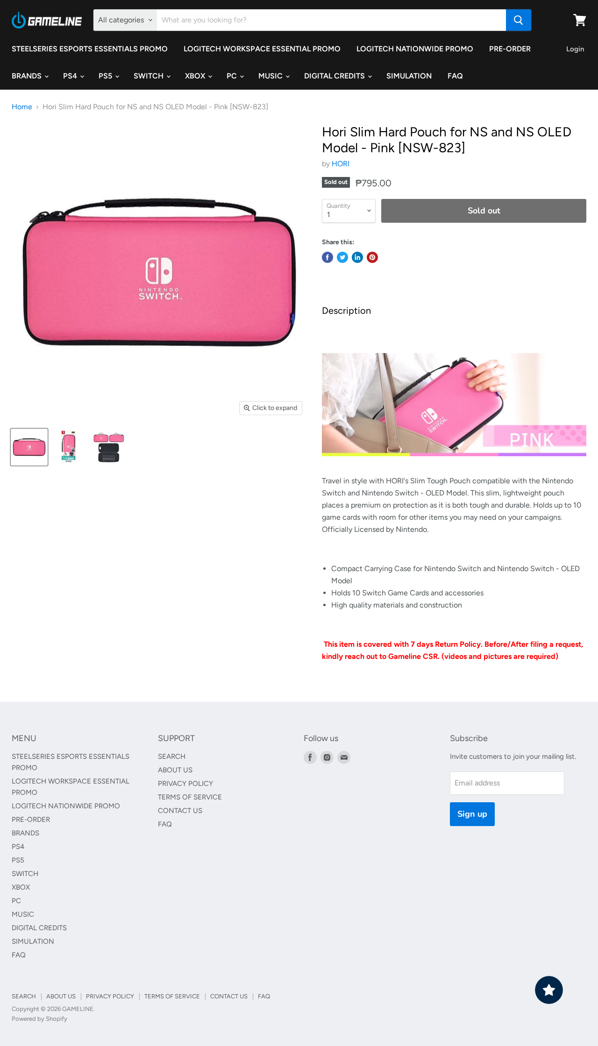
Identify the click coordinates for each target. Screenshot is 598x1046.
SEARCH (171, 756)
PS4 (71, 75)
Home (22, 107)
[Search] (518, 20)
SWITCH (149, 75)
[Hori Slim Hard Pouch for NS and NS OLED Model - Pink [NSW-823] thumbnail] (29, 447)
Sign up (472, 814)
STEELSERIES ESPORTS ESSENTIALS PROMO (90, 48)
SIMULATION (409, 75)
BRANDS (27, 75)
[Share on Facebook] (327, 257)
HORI (340, 163)
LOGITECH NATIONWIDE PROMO (414, 48)
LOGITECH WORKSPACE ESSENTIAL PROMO (262, 48)
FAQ (455, 75)
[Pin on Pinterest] (372, 257)
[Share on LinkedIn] (357, 257)
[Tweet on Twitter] (342, 257)
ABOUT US (175, 770)
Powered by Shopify (39, 1018)
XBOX (196, 75)
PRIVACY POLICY (185, 783)
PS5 (106, 75)
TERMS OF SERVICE (190, 797)
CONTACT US (180, 810)
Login (575, 49)
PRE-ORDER (510, 48)
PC (233, 75)
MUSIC (271, 75)
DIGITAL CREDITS (335, 75)
